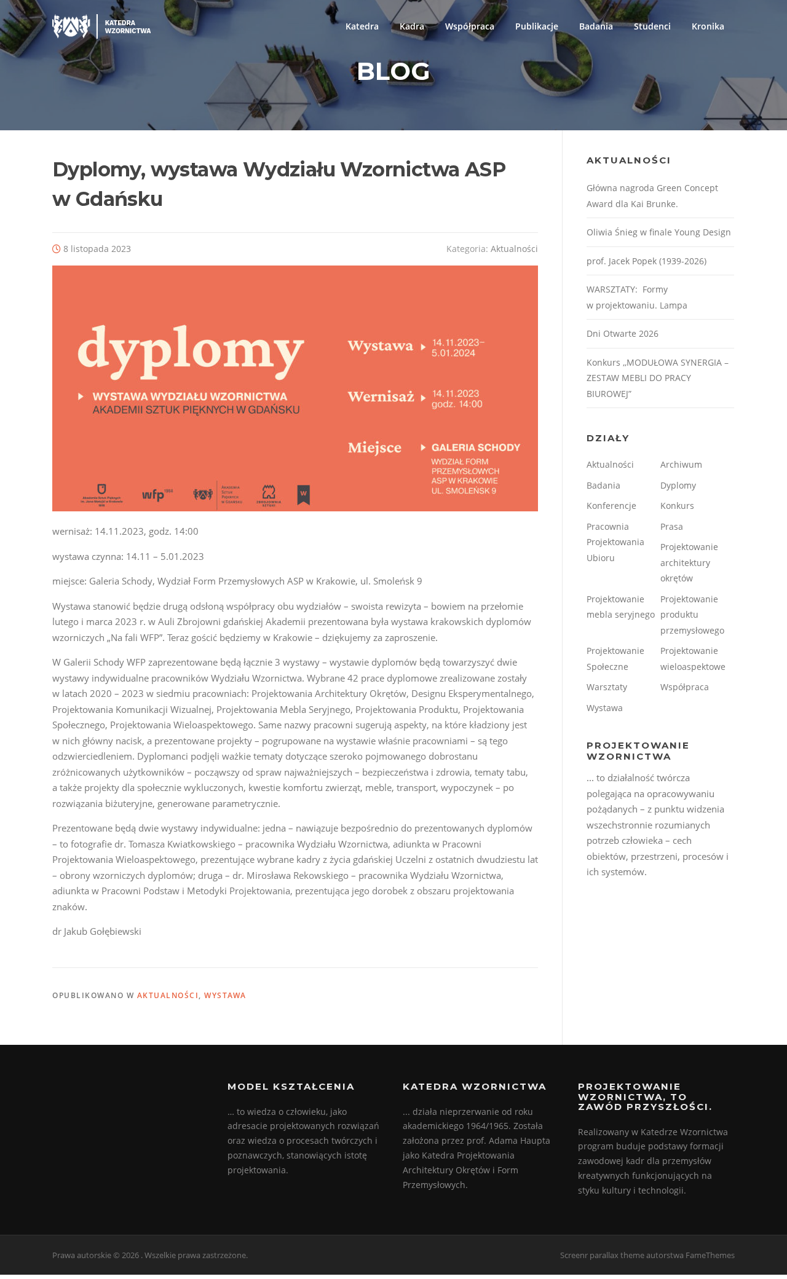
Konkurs (677, 505)
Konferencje (611, 505)
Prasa (671, 526)
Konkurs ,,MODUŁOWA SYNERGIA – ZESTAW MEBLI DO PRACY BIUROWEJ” (658, 377)
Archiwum (681, 464)
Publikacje (536, 26)
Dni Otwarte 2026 (622, 333)
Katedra (362, 26)
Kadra (412, 26)
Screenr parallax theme (602, 1255)
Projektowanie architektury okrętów (689, 562)
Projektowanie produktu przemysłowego (692, 614)
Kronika (708, 26)
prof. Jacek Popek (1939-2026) (646, 261)
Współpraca (469, 26)
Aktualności (514, 248)
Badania (596, 26)
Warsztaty (607, 687)
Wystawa (225, 995)
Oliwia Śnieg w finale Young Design (659, 232)
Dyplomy (678, 485)
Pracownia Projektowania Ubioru (615, 542)
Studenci (652, 26)
